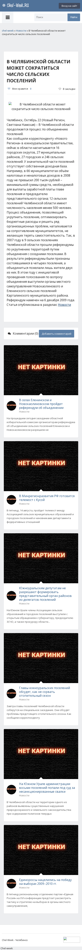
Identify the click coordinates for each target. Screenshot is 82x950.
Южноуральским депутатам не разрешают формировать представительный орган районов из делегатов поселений (45, 594)
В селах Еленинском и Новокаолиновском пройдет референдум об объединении (41, 404)
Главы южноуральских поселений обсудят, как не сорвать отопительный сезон (44, 692)
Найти (73, 17)
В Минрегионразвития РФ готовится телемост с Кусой (47, 498)
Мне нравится (21, 88)
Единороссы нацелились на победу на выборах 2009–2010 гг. (45, 882)
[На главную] (16, 6)
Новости (64, 304)
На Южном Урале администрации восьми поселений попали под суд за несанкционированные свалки (47, 787)
